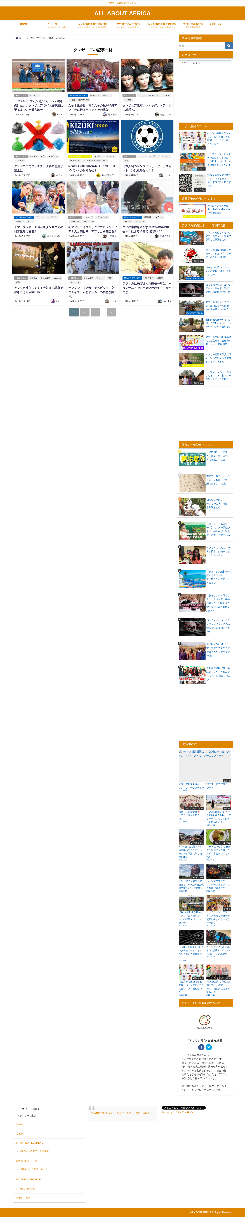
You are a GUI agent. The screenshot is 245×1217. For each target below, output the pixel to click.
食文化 (30, 221)
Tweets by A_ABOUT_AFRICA (178, 1112)
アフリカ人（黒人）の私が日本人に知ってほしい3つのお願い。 (218, 551)
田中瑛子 (112, 236)
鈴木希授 (112, 114)
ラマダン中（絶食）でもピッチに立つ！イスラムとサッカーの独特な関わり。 (92, 292)
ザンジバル (74, 160)
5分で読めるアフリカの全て (34, 1151)
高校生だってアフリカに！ (34, 1169)
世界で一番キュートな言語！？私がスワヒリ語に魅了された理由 (218, 480)
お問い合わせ (217, 24)
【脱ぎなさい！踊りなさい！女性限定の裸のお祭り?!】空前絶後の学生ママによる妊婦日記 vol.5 (218, 603)
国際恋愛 (148, 217)
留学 (126, 160)
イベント (110, 156)
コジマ (167, 175)
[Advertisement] (207, 94)
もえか (59, 175)
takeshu (167, 301)
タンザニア (34, 95)
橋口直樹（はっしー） (58, 236)
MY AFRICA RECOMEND (80, 156)
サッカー (165, 156)
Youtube (57, 278)
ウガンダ (106, 95)
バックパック (88, 221)
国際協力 (19, 221)
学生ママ (128, 221)
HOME (24, 24)
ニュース (165, 95)
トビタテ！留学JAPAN (79, 100)
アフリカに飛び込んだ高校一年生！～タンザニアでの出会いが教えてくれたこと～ (146, 287)
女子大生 (159, 217)
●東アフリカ (21, 95)
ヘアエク (128, 100)
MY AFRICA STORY (78, 95)
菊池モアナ (165, 236)
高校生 (160, 278)
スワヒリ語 (74, 221)
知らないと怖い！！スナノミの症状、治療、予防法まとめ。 (218, 504)
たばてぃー (165, 114)
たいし (59, 301)
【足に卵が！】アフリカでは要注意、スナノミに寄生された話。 (218, 456)
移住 (18, 282)
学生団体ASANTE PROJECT (95, 160)
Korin (59, 114)
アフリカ (141, 95)
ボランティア (102, 217)
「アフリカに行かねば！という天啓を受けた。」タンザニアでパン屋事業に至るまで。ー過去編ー (38, 105)
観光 (42, 156)
